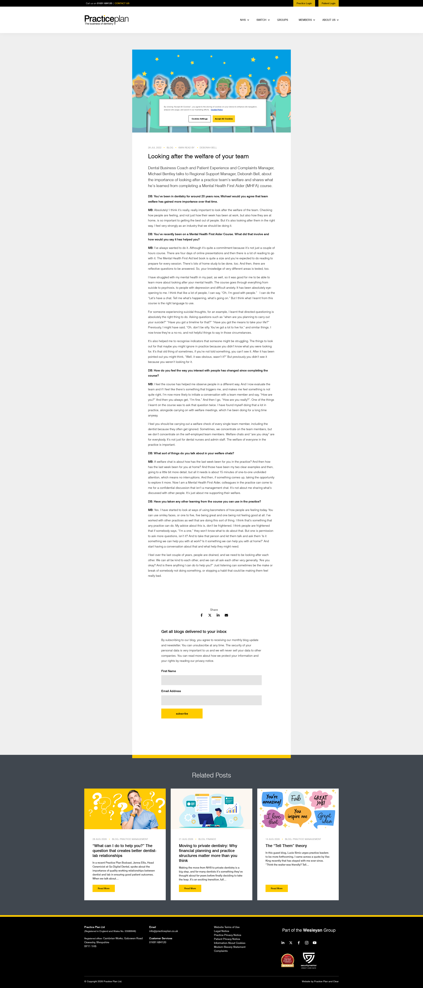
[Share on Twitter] (210, 616)
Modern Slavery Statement (230, 947)
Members (305, 19)
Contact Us (122, 3)
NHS (243, 19)
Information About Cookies (229, 943)
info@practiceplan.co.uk (163, 931)
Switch (261, 19)
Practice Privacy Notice (227, 935)
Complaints (221, 950)
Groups (282, 19)
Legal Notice (221, 931)
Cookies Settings (200, 118)
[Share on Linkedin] (218, 616)
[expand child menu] (248, 20)
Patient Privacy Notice (227, 939)
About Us (328, 19)
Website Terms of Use (227, 927)
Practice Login (304, 3)
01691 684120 (104, 3)
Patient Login (328, 3)
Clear (336, 981)
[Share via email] (226, 616)
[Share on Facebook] (201, 616)
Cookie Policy (217, 109)
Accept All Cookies (224, 118)
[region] (212, 112)
